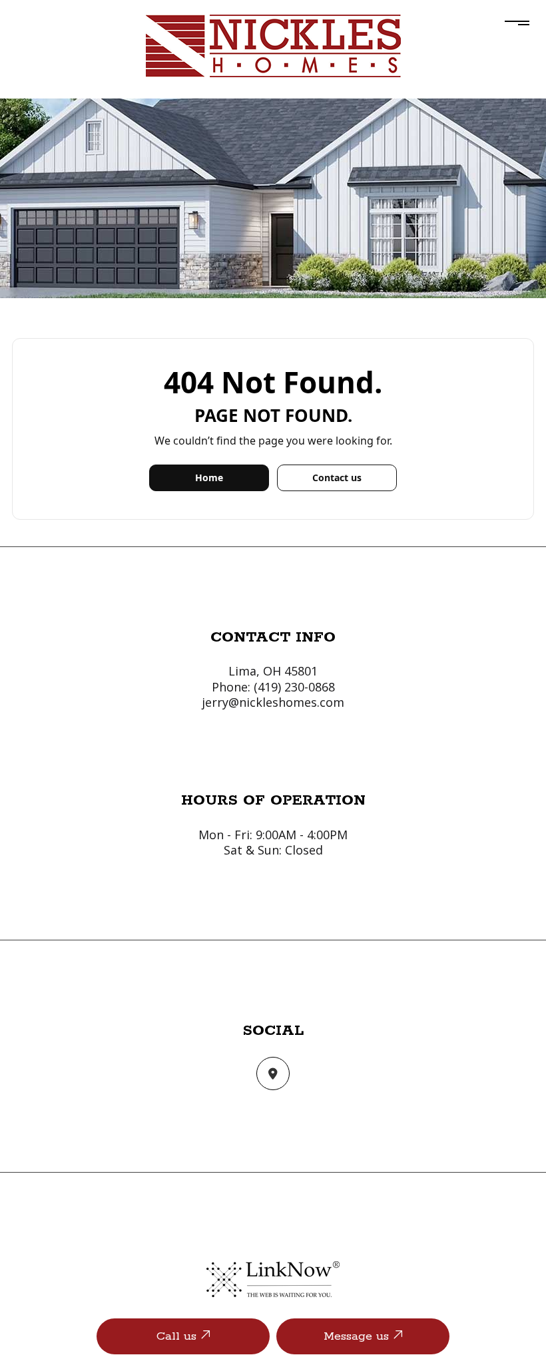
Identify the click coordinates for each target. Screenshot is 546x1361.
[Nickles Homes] (273, 44)
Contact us (337, 477)
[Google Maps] (273, 1074)
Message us (358, 1336)
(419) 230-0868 (294, 687)
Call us (178, 1336)
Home (209, 477)
